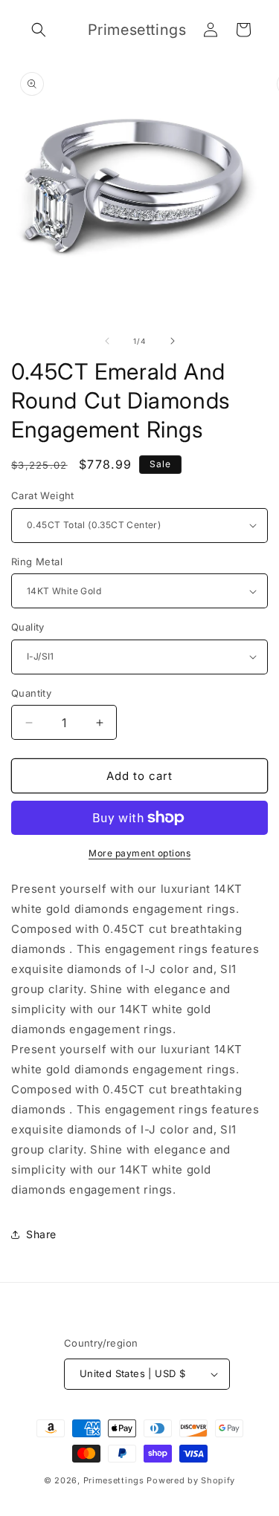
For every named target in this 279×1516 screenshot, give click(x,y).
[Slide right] (172, 341)
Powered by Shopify (191, 1480)
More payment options (139, 853)
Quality (28, 627)
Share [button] (41, 1234)
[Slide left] (107, 341)
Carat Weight (42, 495)
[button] (38, 29)
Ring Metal (36, 561)
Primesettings (113, 1480)
